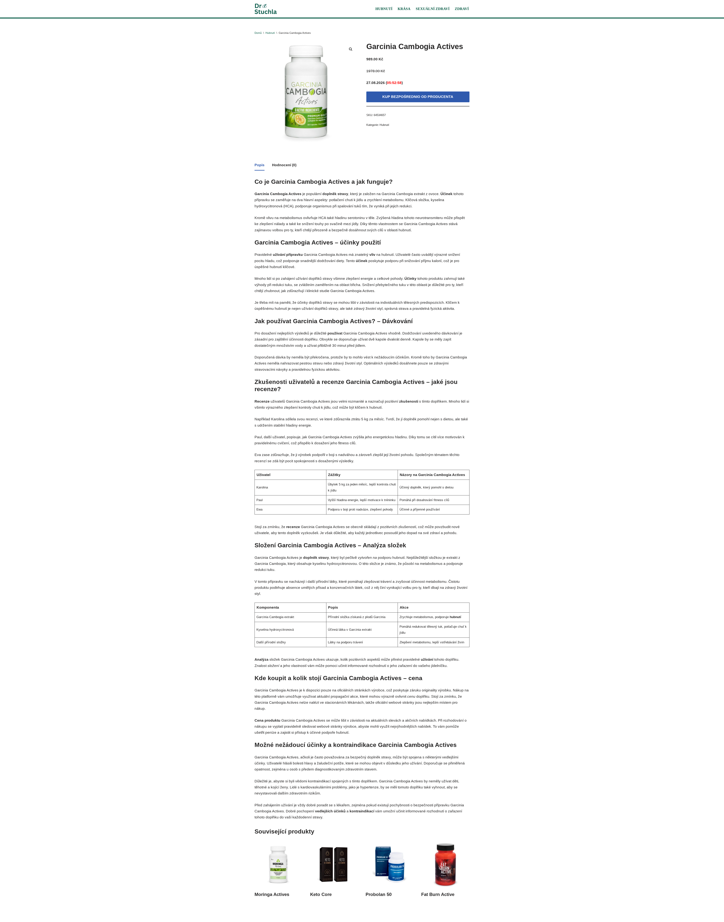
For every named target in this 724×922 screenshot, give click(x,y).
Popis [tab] (260, 165)
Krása (404, 9)
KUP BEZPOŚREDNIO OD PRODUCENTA (417, 97)
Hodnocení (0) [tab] (284, 165)
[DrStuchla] (266, 8)
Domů (258, 32)
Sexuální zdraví (432, 9)
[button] (350, 49)
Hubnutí (383, 9)
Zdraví (462, 9)
